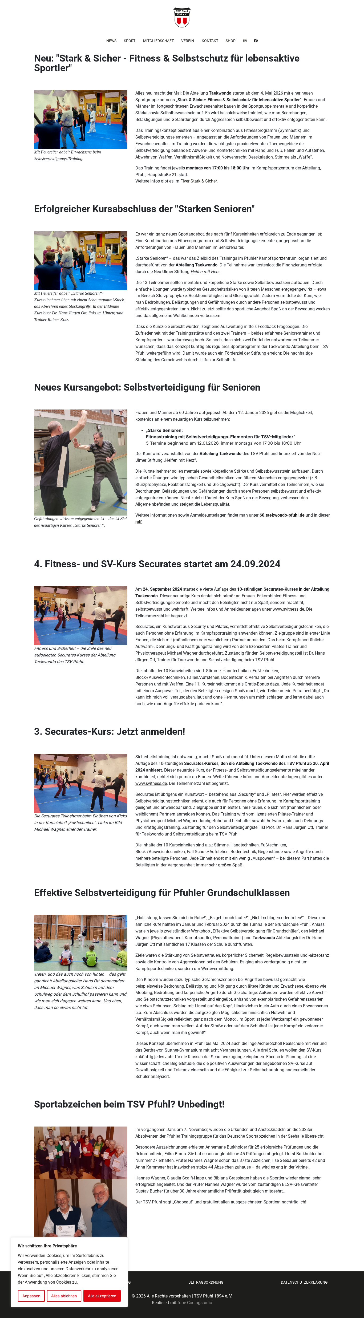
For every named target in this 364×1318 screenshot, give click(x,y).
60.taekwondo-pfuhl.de (282, 515)
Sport (129, 41)
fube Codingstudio (194, 1302)
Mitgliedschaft (158, 41)
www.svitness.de (288, 609)
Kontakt (210, 41)
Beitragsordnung (206, 1282)
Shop (231, 41)
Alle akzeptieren (102, 1295)
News (111, 41)
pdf (138, 521)
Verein (187, 41)
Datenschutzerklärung (304, 1282)
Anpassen (31, 1295)
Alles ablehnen (64, 1295)
